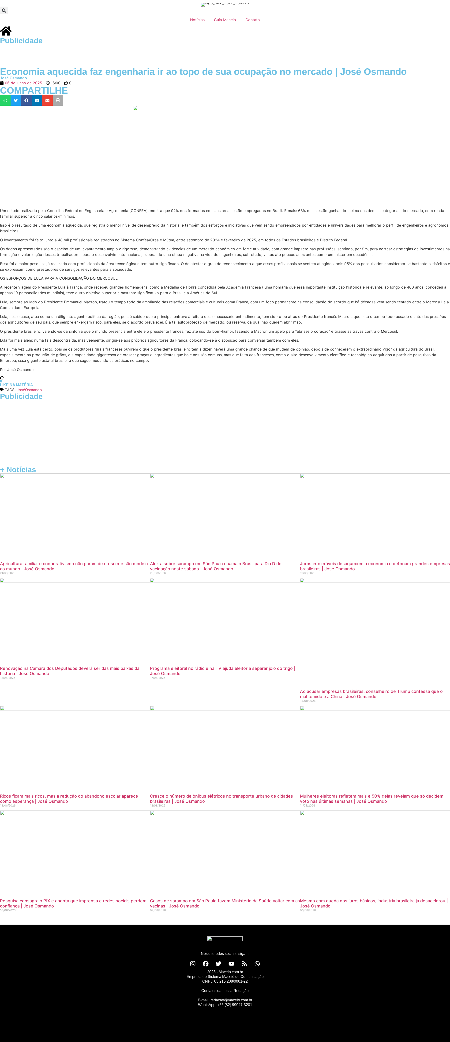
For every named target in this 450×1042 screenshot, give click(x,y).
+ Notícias (18, 469)
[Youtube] (231, 964)
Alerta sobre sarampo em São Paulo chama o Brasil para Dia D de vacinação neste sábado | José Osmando (215, 566)
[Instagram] (193, 964)
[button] (4, 10)
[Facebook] (206, 964)
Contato (252, 19)
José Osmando (13, 78)
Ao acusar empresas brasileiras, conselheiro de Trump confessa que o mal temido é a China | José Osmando (371, 694)
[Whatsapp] (257, 964)
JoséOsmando (29, 389)
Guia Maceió (225, 19)
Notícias (197, 19)
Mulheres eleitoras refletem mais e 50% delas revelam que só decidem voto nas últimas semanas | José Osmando (371, 799)
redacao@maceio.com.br (231, 1000)
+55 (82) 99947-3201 (234, 1005)
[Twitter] (219, 964)
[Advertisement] (94, 55)
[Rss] (244, 964)
